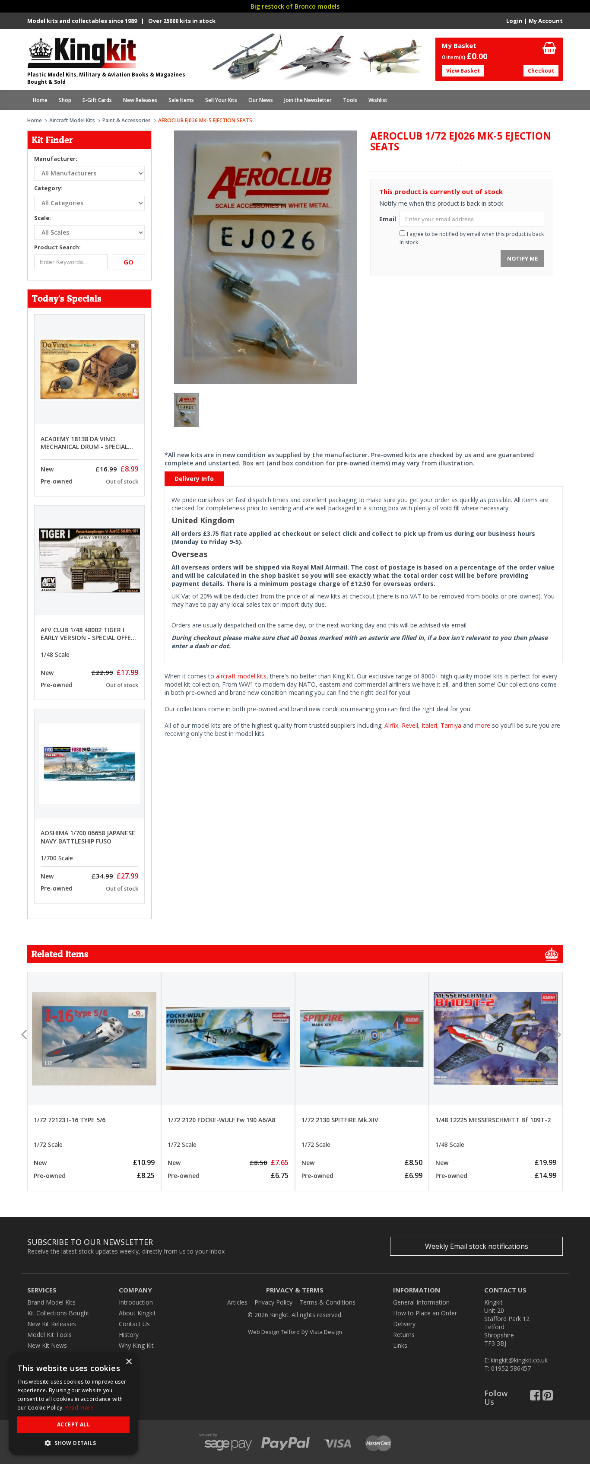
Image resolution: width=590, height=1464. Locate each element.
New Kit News (47, 1345)
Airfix (391, 725)
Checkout (541, 70)
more (482, 725)
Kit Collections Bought (58, 1313)
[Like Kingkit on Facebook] (535, 1397)
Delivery (404, 1324)
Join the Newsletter (308, 100)
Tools (350, 100)
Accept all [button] (73, 1424)
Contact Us (134, 1324)
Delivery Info (194, 478)
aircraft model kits (241, 676)
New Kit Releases (51, 1324)
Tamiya (451, 725)
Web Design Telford (274, 1332)
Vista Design (326, 1332)
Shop (65, 100)
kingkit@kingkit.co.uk (519, 1360)
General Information (421, 1302)
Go (128, 262)
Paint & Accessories (126, 120)
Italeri (429, 725)
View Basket (463, 70)
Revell (410, 725)
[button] (73, 1443)
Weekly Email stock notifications (476, 1246)
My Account (546, 21)
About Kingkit (137, 1313)
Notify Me (522, 258)
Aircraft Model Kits (72, 120)
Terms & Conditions (327, 1302)
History (129, 1334)
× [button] (128, 1362)
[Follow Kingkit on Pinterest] (547, 1397)
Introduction (136, 1302)
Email (386, 219)
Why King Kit (136, 1345)
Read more (79, 1407)
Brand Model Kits (51, 1302)
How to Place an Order (425, 1313)
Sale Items (181, 100)
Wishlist (377, 100)
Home (40, 100)
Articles (237, 1302)
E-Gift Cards (97, 100)
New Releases (140, 100)
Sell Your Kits (221, 100)
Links (400, 1345)
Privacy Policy (273, 1302)
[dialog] (73, 1404)
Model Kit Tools (49, 1334)
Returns (404, 1334)
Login (514, 21)
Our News (260, 100)
